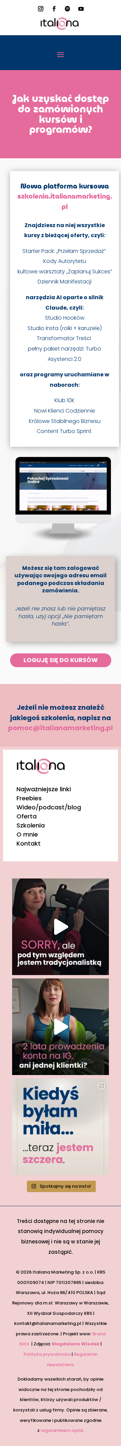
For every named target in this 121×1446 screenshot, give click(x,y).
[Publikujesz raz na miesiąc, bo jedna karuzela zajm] (60, 1126)
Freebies (29, 798)
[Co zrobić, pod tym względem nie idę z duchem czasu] (60, 926)
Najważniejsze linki (43, 789)
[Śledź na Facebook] (54, 8)
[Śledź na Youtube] (81, 8)
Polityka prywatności (47, 1354)
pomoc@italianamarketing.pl (60, 728)
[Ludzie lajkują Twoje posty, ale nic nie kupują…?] (60, 1026)
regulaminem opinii (62, 1430)
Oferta (26, 816)
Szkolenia (30, 825)
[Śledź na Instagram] (40, 8)
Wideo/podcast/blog (48, 807)
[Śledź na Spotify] (67, 8)
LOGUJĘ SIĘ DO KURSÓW (61, 660)
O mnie (27, 834)
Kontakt (28, 843)
